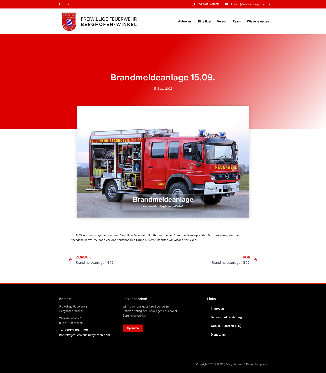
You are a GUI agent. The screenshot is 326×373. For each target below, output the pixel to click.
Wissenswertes (258, 21)
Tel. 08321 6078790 (73, 330)
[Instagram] (68, 4)
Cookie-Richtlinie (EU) (226, 326)
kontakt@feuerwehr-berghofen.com (84, 335)
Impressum (218, 308)
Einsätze (204, 21)
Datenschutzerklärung (226, 317)
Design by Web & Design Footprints (246, 364)
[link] (140, 235)
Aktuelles (185, 21)
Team (237, 21)
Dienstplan (218, 334)
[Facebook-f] (59, 4)
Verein (221, 21)
